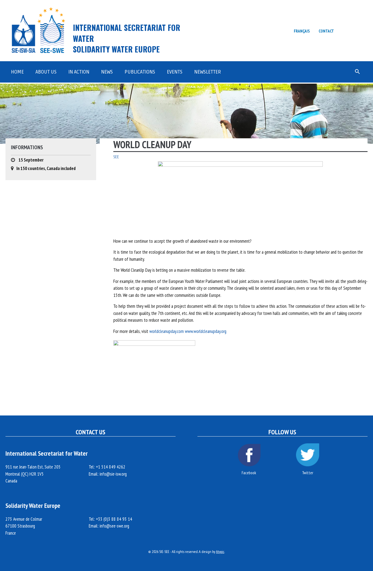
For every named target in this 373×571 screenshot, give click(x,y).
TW (360, 30)
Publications (140, 72)
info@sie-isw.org (113, 474)
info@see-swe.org (114, 526)
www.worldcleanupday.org (205, 331)
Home (17, 72)
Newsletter (207, 72)
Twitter (307, 472)
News (107, 72)
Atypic (220, 551)
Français (302, 31)
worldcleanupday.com (166, 331)
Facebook (249, 472)
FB (345, 30)
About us (46, 72)
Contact (326, 31)
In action (78, 72)
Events (174, 72)
